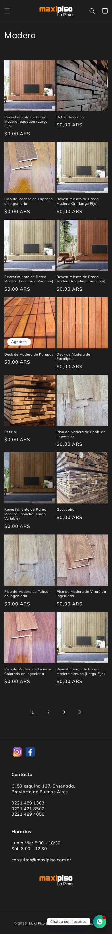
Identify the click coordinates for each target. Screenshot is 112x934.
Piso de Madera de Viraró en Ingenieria (81, 593)
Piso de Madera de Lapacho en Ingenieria (28, 201)
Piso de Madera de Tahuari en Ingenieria (27, 593)
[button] (7, 11)
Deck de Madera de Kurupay (28, 354)
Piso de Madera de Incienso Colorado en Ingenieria (28, 671)
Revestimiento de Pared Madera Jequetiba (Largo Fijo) (26, 121)
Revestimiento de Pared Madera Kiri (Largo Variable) (28, 279)
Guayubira (65, 509)
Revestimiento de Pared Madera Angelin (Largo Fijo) (81, 279)
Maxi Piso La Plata (44, 923)
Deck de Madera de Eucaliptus (73, 356)
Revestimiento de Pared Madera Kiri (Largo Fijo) (78, 201)
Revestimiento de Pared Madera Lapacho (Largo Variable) (25, 513)
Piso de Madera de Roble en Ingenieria (81, 434)
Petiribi (10, 432)
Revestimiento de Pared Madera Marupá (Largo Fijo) (81, 671)
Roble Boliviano (70, 117)
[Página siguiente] (79, 712)
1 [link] (32, 712)
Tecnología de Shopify (79, 923)
